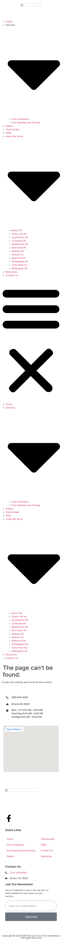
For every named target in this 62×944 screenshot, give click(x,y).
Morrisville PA (19, 247)
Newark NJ (18, 254)
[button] (31, 339)
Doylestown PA (20, 237)
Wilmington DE (20, 268)
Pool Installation (20, 119)
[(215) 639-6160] (7, 697)
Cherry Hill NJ (19, 233)
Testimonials (12, 129)
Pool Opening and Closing (26, 122)
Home (9, 21)
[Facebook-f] (8, 818)
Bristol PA (17, 230)
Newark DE (18, 251)
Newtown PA (19, 258)
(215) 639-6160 (20, 697)
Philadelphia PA (20, 261)
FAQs (8, 132)
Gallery (9, 125)
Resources (11, 271)
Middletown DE (20, 244)
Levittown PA (19, 240)
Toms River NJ (19, 264)
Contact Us (12, 275)
